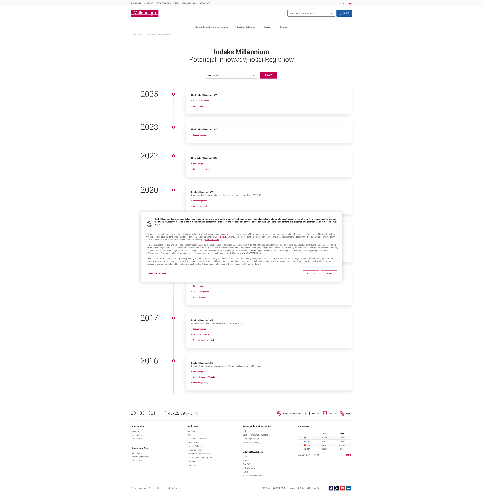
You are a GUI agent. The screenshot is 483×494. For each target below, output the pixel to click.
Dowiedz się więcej (201, 101)
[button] (339, 3)
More (348, 455)
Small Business (189, 3)
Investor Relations (246, 27)
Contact (284, 27)
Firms (176, 3)
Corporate (205, 3)
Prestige (148, 3)
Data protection (212, 239)
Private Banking (163, 3)
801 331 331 (143, 413)
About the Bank (137, 35)
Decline (311, 273)
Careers (267, 27)
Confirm (329, 273)
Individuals (136, 3)
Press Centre (150, 35)
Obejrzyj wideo (199, 297)
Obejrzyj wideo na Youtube (204, 340)
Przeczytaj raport (200, 106)
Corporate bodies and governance (211, 27)
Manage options (157, 273)
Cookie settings (155, 488)
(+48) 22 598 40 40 (181, 413)
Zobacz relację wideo (202, 169)
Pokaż (268, 75)
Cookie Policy (221, 237)
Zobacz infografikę (201, 206)
